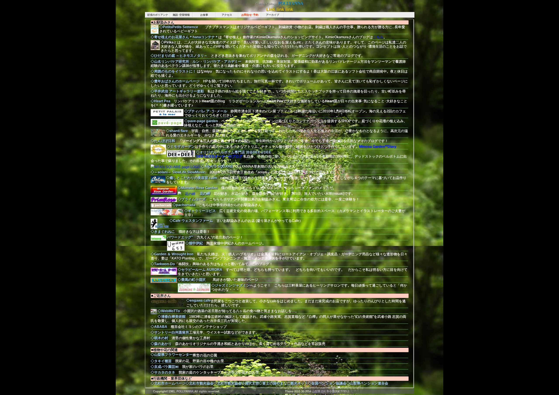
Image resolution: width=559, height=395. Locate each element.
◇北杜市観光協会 (200, 383)
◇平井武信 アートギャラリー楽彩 (177, 91)
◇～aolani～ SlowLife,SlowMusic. (178, 172)
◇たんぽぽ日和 (163, 141)
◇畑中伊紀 (194, 243)
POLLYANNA (290, 3)
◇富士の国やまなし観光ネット (283, 383)
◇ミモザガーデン (181, 146)
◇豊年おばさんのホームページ (175, 81)
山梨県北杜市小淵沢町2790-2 (330, 391)
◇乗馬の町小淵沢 (192, 280)
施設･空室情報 (181, 14)
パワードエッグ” (180, 237)
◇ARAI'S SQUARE (217, 166)
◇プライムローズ (192, 199)
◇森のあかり (161, 344)
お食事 (204, 14)
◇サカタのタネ (163, 372)
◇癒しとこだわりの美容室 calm (191, 178)
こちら (378, 37)
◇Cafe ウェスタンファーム (191, 221)
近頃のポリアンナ (157, 14)
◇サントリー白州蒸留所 (170, 332)
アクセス (227, 14)
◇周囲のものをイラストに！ (173, 71)
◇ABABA (159, 327)
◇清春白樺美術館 (172, 316)
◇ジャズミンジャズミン (230, 285)
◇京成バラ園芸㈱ (165, 367)
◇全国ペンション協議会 (327, 383)
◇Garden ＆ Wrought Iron (172, 254)
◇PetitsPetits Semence (182, 27)
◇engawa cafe (198, 300)
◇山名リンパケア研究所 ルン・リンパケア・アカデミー (196, 61)
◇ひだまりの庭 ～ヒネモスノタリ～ (179, 55)
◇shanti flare (177, 131)
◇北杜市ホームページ (168, 383)
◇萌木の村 (159, 338)
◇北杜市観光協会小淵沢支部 (236, 383)
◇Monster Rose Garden (197, 188)
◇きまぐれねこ (163, 231)
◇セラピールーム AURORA (200, 269)
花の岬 (205, 193)
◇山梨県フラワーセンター (172, 355)
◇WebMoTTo (169, 311)
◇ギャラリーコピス (200, 211)
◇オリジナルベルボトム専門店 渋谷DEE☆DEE (233, 152)
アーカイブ (272, 14)
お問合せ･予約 (249, 14)
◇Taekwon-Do (163, 264)
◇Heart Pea (160, 101)
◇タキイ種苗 (161, 361)
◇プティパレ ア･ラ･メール (205, 111)
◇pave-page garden (201, 121)
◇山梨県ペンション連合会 (367, 383)
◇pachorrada (184, 205)
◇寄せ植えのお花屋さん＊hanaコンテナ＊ (184, 37)
